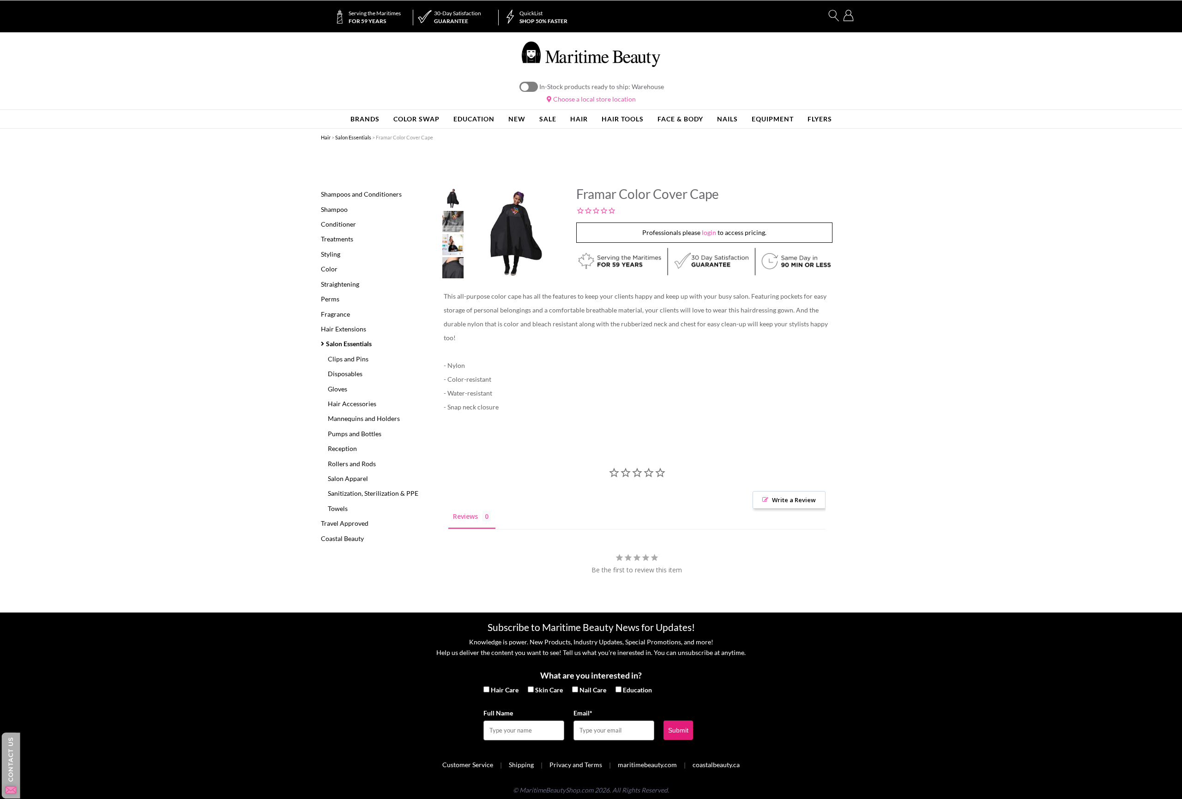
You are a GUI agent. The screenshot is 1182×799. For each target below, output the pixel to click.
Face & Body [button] (680, 119)
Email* (582, 713)
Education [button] (474, 119)
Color (329, 269)
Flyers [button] (820, 119)
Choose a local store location (594, 99)
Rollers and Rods (352, 464)
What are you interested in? (591, 675)
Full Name (498, 713)
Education (637, 690)
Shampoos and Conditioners (361, 194)
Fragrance (335, 314)
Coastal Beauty (342, 538)
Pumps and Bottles (354, 434)
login (709, 232)
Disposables (345, 374)
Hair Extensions (343, 329)
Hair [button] (579, 119)
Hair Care (505, 690)
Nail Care (592, 690)
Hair (326, 137)
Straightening (340, 284)
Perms (330, 299)
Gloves (337, 389)
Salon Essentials (353, 137)
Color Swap (416, 119)
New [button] (516, 119)
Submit (678, 730)
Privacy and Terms (575, 765)
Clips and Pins (348, 359)
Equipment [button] (773, 119)
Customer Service (467, 765)
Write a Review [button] (794, 500)
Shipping (521, 765)
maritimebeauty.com (647, 765)
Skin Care (549, 690)
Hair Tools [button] (623, 119)
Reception (342, 448)
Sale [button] (547, 119)
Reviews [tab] (465, 516)
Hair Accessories (352, 404)
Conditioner (338, 224)
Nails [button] (727, 119)
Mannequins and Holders (364, 418)
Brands (365, 119)
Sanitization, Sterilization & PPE (373, 493)
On (528, 87)
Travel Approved (344, 523)
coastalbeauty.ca (716, 765)
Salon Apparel (348, 478)
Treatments (337, 239)
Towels (338, 508)
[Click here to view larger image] (515, 233)
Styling (330, 254)
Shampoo (334, 209)
